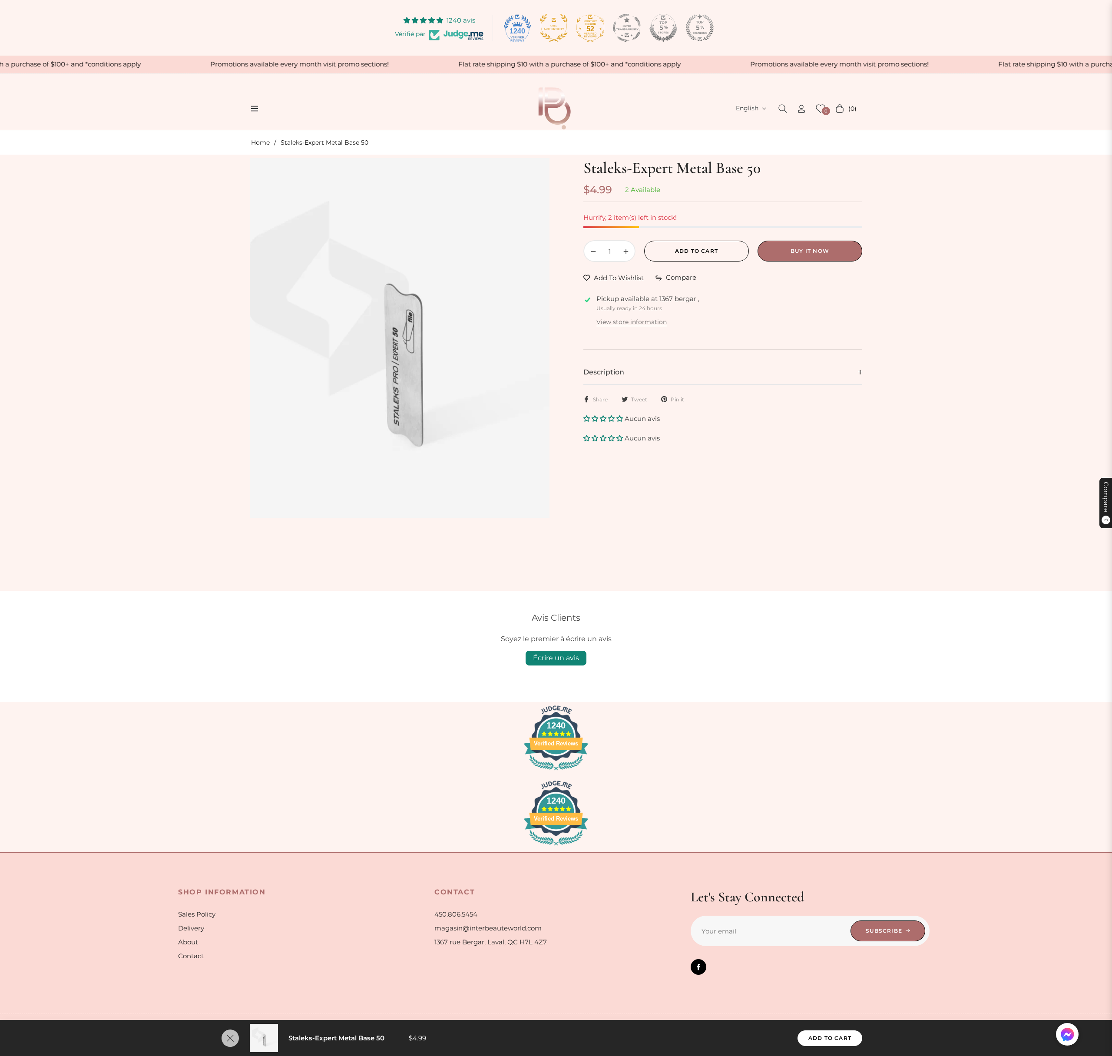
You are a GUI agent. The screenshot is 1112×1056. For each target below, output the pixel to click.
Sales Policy (196, 914)
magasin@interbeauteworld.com (488, 928)
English (747, 108)
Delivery (191, 928)
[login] (801, 109)
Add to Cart (829, 1038)
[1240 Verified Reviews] (556, 772)
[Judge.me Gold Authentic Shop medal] (554, 28)
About (188, 942)
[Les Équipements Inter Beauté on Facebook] (698, 967)
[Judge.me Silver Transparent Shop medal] (627, 28)
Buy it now (810, 251)
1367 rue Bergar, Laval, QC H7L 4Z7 (490, 942)
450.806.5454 (455, 914)
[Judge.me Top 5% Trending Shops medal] (700, 28)
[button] (782, 108)
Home (260, 142)
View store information (631, 322)
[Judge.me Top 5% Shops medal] (663, 28)
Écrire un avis (556, 658)
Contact (191, 956)
